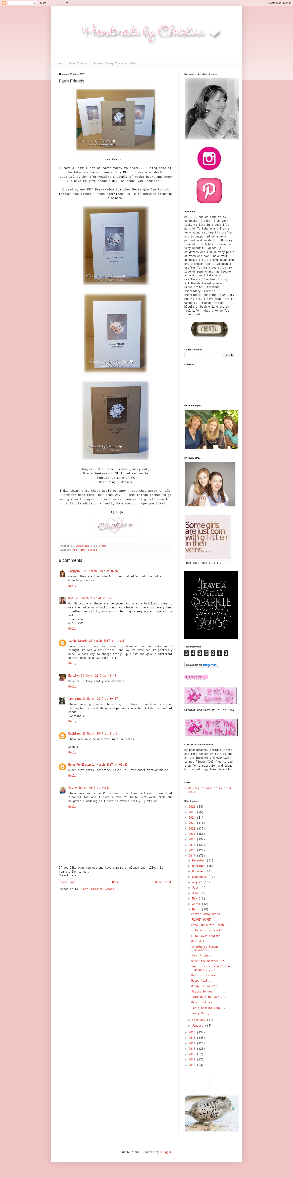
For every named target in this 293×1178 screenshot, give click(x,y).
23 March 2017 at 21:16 (100, 733)
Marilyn (74, 675)
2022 (193, 828)
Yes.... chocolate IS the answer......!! (210, 968)
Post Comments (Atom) (97, 889)
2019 (193, 845)
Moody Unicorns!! (204, 986)
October (198, 871)
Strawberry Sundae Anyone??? (204, 948)
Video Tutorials (78, 63)
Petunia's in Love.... (208, 997)
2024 (193, 817)
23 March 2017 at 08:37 (93, 598)
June (196, 893)
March (197, 909)
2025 (193, 812)
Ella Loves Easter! (205, 936)
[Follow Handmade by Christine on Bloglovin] (201, 667)
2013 (193, 1048)
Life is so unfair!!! (207, 930)
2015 (193, 1038)
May (195, 898)
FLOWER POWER (201, 919)
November (199, 866)
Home (59, 63)
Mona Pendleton (79, 764)
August (197, 882)
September (200, 877)
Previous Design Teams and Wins (115, 63)
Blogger (166, 1152)
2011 (193, 1059)
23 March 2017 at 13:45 (98, 675)
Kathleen (74, 733)
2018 (193, 850)
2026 (193, 806)
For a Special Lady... (208, 1008)
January (198, 1025)
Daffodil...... (202, 941)
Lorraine (74, 698)
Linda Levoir (78, 640)
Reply (72, 586)
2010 (193, 1065)
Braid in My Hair (204, 975)
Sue (71, 598)
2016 (193, 1032)
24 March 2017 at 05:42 (109, 764)
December (199, 860)
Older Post (163, 882)
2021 (193, 834)
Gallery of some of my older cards (210, 789)
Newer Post (68, 882)
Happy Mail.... (202, 980)
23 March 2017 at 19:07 (100, 698)
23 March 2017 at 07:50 (101, 571)
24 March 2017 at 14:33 (92, 788)
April (197, 904)
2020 (193, 839)
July (196, 887)
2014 (193, 1043)
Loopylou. (75, 571)
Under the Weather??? (207, 961)
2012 (193, 1054)
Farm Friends (201, 955)
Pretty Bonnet (201, 991)
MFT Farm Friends (85, 549)
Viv (70, 788)
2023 (193, 823)
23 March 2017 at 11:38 (106, 640)
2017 (193, 855)
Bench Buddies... (204, 1002)
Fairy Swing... (202, 1013)
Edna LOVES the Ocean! (208, 925)
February (199, 1020)
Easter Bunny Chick (205, 914)
